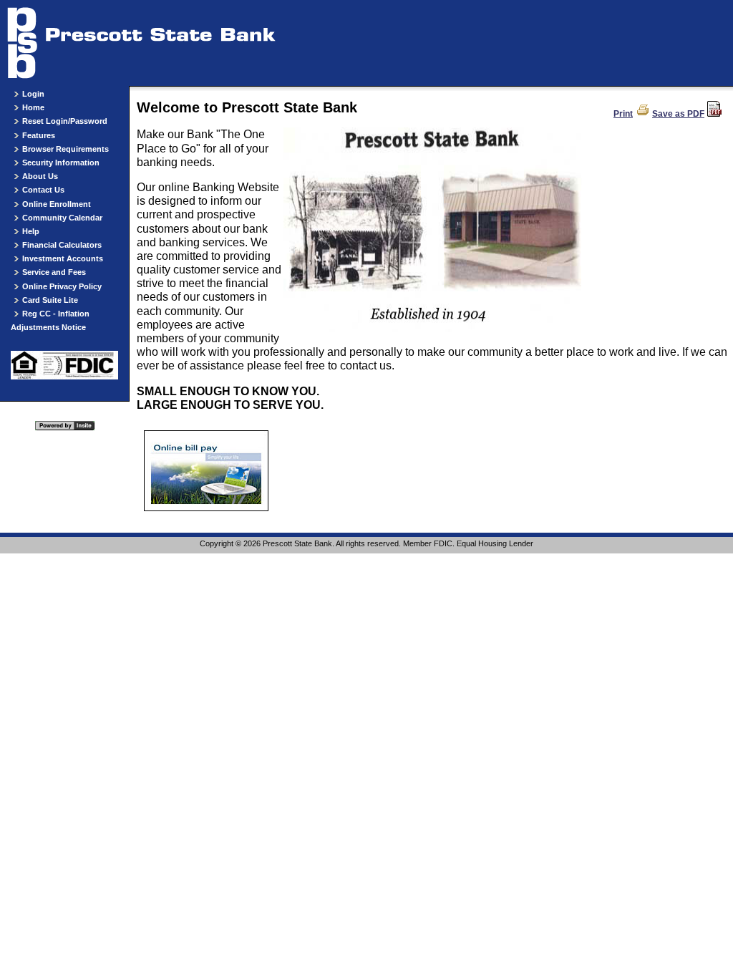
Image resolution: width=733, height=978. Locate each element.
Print (623, 114)
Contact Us (43, 189)
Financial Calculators (62, 245)
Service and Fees (54, 272)
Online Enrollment (56, 204)
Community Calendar (62, 217)
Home (33, 107)
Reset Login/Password (64, 121)
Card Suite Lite (50, 300)
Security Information (60, 162)
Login (33, 93)
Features (38, 135)
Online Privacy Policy (62, 286)
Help (30, 231)
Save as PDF (678, 114)
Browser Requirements (65, 149)
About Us (40, 176)
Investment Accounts (62, 258)
